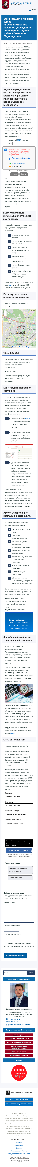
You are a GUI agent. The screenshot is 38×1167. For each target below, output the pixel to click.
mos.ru (27, 419)
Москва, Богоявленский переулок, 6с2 (19, 1025)
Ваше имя (8, 793)
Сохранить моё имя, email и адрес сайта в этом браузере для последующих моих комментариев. (19, 946)
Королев (19, 1148)
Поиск (31, 972)
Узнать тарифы (19, 1035)
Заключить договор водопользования (19, 1047)
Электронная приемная (19, 1055)
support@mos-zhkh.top (19, 1099)
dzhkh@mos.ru (13, 1021)
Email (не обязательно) (12, 934)
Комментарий (9, 902)
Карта (10, 43)
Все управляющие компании (19, 1154)
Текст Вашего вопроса (13, 819)
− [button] (5, 315)
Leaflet (14, 347)
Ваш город (9, 802)
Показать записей (18, 140)
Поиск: (9, 143)
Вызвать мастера (19, 1052)
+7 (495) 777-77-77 (14, 1019)
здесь (12, 733)
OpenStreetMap (24, 347)
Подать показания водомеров (19, 1042)
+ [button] (5, 312)
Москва (19, 1142)
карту (11, 285)
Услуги (24, 43)
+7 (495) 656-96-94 (18, 163)
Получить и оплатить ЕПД (19, 1038)
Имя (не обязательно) (12, 925)
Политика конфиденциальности (19, 1104)
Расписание (17, 43)
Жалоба (29, 43)
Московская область (19, 1151)
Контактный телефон (12, 811)
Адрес (6, 43)
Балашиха (19, 1145)
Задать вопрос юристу (19, 850)
